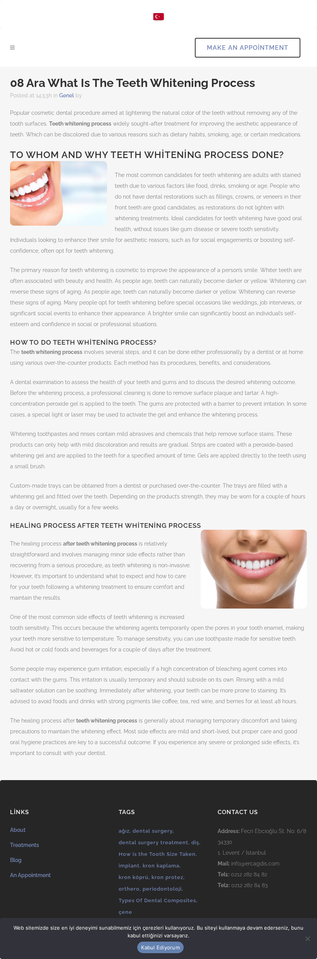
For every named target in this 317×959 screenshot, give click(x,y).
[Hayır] (307, 938)
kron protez (167, 877)
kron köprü (133, 877)
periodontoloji (162, 889)
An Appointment (30, 875)
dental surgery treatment (153, 842)
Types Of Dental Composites (157, 900)
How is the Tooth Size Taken (157, 854)
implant (129, 866)
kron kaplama (161, 866)
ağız (124, 831)
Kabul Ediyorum (160, 947)
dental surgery (152, 831)
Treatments (24, 845)
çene (125, 912)
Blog (16, 860)
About (18, 830)
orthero (129, 889)
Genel (66, 95)
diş (195, 842)
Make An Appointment (247, 47)
